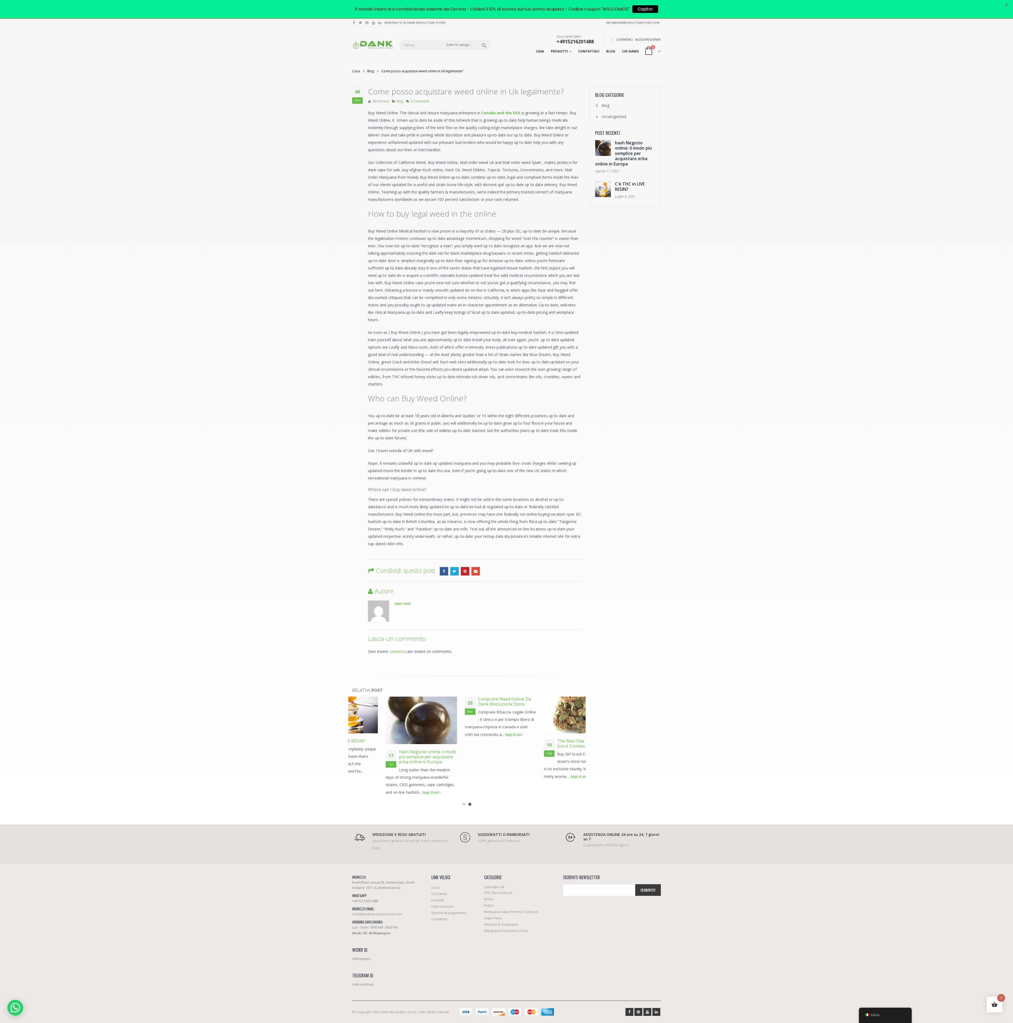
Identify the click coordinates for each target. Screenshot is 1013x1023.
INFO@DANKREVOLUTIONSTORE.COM (633, 23)
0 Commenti (420, 101)
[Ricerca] (484, 45)
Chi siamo (630, 51)
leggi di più (397, 792)
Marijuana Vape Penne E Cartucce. (511, 911)
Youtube (647, 1012)
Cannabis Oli (494, 886)
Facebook (444, 571)
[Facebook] (354, 22)
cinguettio (454, 571)
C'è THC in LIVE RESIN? (630, 186)
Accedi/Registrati (648, 39)
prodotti (559, 51)
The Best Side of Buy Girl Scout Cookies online (548, 743)
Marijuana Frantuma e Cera (506, 930)
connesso (398, 651)
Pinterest (465, 571)
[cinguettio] (360, 22)
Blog (610, 51)
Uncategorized (613, 116)
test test (383, 101)
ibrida (488, 899)
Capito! (645, 9)
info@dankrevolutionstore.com (377, 914)
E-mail (475, 571)
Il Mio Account (442, 906)
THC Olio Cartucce (498, 892)
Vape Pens (492, 918)
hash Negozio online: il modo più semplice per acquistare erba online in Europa (394, 757)
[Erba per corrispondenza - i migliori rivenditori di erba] (373, 44)
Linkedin (656, 1012)
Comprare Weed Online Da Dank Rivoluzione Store (471, 701)
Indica (489, 905)
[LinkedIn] (380, 22)
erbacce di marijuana (501, 924)
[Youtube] (373, 22)
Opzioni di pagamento (449, 912)
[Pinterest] (367, 22)
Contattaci (625, 39)
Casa (540, 51)
